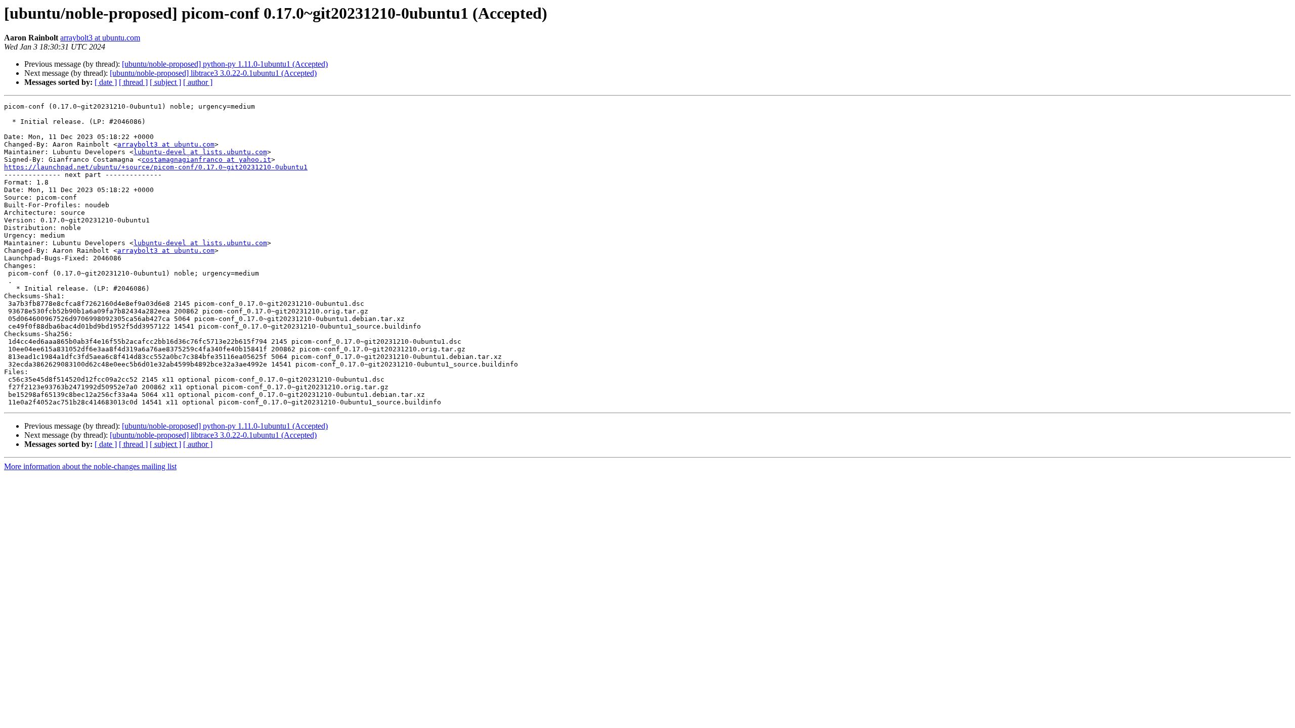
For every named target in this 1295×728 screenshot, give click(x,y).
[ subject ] (165, 82)
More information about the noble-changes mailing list (90, 466)
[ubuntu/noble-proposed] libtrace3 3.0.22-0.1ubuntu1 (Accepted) (213, 73)
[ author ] (197, 82)
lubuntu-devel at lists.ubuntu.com (200, 152)
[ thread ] (133, 82)
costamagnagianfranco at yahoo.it (206, 159)
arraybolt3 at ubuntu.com (100, 37)
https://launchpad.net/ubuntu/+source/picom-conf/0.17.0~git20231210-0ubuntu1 (156, 167)
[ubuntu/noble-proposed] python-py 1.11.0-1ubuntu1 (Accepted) (225, 64)
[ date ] (106, 82)
